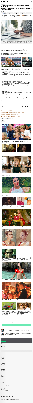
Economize (3, 364)
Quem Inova (3, 378)
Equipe (2, 391)
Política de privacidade (5, 390)
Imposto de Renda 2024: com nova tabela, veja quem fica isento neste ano (13, 108)
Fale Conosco (3, 388)
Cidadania (2, 362)
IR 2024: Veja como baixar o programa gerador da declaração (11, 116)
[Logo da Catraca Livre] (4, 1)
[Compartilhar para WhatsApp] (10, 13)
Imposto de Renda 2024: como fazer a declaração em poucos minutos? (12, 112)
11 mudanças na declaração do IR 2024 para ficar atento (10, 110)
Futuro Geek (3, 369)
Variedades (3, 380)
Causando (2, 360)
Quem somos (3, 389)
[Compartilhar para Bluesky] (16, 13)
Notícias (2, 376)
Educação (2, 365)
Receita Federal (21, 15)
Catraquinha (3, 359)
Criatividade (3, 363)
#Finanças (2, 121)
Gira (1, 371)
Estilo (2, 368)
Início (2, 4)
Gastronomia (3, 370)
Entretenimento (3, 366)
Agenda (2, 345)
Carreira (2, 358)
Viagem (2, 381)
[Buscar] (30, 351)
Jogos (2, 374)
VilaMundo (2, 382)
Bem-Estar (2, 357)
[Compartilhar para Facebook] (23, 13)
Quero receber (16, 325)
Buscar (2, 349)
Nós (1, 375)
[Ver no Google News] (4, 13)
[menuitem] (16, 344)
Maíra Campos (4, 10)
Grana (4, 4)
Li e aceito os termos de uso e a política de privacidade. (10, 322)
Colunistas (3, 346)
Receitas (2, 343)
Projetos (2, 377)
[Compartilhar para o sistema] (29, 13)
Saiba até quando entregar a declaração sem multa (9, 114)
